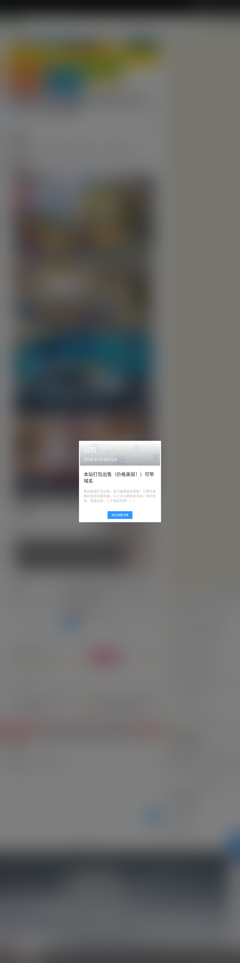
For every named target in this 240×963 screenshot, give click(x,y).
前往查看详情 (120, 515)
